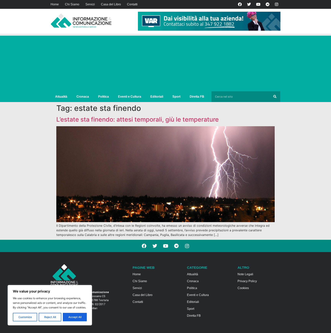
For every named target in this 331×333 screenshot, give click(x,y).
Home (55, 4)
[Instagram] (276, 4)
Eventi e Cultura (129, 96)
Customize (25, 317)
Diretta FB (197, 96)
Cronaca (82, 96)
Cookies (243, 288)
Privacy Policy (247, 281)
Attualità (61, 96)
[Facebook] (240, 4)
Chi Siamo (72, 4)
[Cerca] (275, 96)
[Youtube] (258, 4)
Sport (176, 96)
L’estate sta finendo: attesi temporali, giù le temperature (137, 119)
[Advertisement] (165, 62)
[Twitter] (249, 4)
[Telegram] (267, 4)
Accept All (74, 317)
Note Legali (245, 274)
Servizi (90, 4)
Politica (103, 96)
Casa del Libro (111, 4)
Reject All (50, 317)
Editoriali (156, 96)
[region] (50, 305)
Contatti (132, 4)
